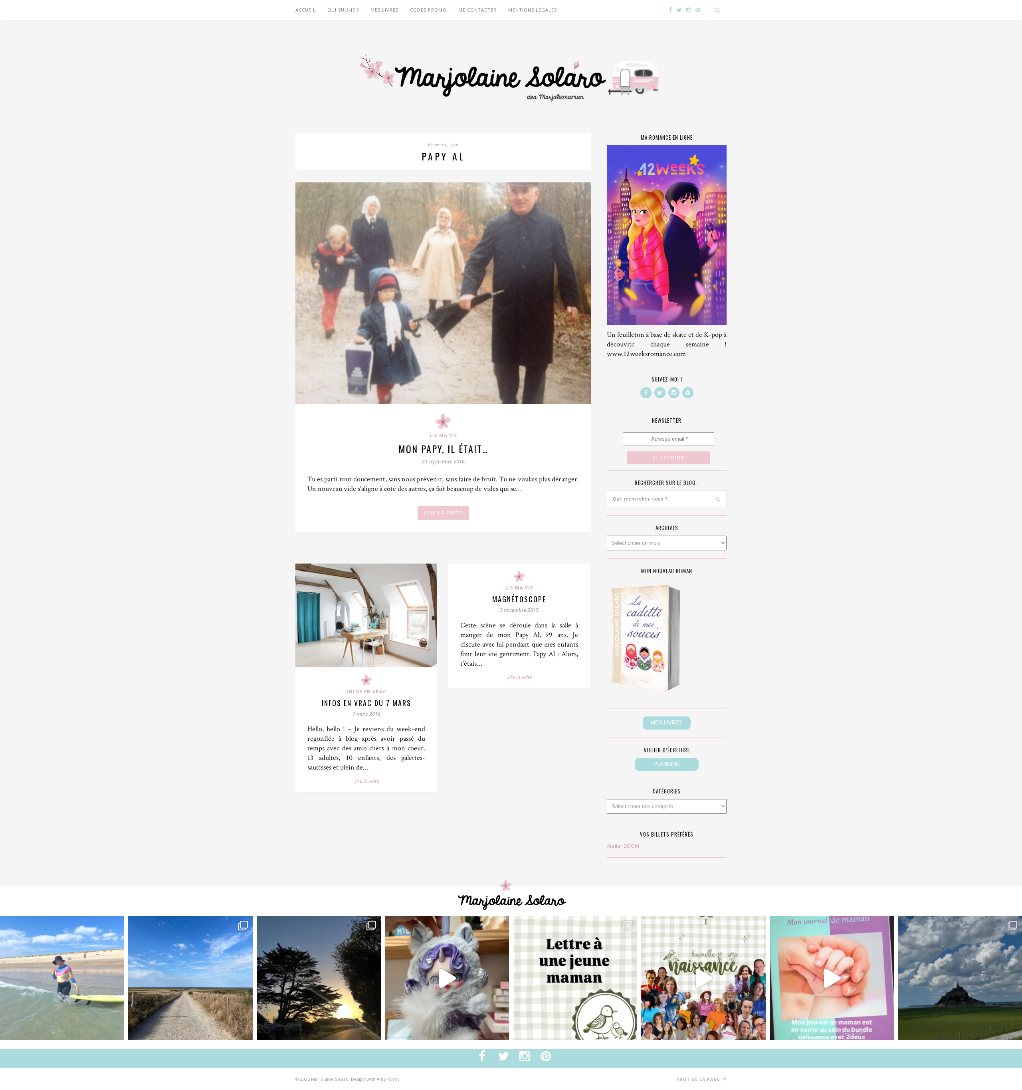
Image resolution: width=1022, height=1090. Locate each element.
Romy (393, 1079)
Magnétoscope (519, 599)
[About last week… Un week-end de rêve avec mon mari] (960, 978)
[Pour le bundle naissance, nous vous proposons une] (575, 978)
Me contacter (477, 10)
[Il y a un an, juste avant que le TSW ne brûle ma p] (62, 978)
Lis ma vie (443, 435)
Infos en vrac (366, 691)
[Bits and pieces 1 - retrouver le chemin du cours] (190, 978)
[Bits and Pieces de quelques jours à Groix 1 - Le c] (319, 978)
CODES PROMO (428, 10)
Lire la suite (366, 780)
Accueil (305, 10)
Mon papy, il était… (443, 448)
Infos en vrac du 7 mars (366, 703)
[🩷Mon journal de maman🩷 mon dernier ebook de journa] (832, 978)
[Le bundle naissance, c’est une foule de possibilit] (703, 978)
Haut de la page (698, 1079)
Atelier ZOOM (623, 845)
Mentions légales (532, 10)
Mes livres (384, 10)
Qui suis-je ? (343, 10)
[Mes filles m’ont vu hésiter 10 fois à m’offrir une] (447, 978)
